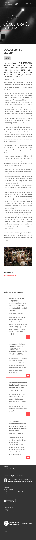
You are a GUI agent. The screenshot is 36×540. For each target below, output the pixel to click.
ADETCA (7, 58)
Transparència (8, 514)
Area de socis (31, 3)
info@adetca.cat (8, 494)
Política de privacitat (9, 512)
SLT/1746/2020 (25, 63)
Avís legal (6, 509)
